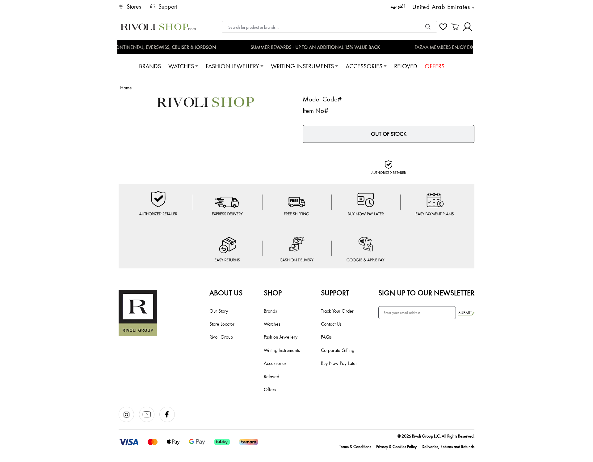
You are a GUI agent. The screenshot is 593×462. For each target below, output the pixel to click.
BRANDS (150, 66)
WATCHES (181, 66)
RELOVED (405, 66)
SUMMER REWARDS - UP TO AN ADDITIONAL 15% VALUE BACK (310, 47)
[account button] (467, 26)
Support (335, 292)
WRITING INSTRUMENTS (302, 66)
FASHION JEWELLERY (232, 66)
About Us (225, 292)
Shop (273, 292)
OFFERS (434, 66)
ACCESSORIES (364, 66)
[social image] (129, 420)
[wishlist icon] (443, 27)
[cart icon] (455, 27)
